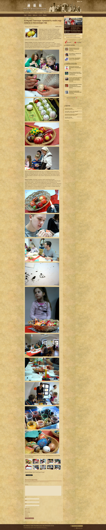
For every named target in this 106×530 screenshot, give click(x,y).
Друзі (44, 525)
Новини (29, 15)
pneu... (71, 115)
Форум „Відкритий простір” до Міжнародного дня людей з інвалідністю (75, 73)
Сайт (25, 503)
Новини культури (71, 64)
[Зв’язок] (68, 12)
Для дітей (69, 42)
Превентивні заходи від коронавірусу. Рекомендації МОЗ (75, 67)
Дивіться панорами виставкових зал (73, 34)
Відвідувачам (48, 525)
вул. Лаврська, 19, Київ (75, 30)
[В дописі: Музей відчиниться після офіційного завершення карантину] (73, 119)
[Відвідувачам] (63, 12)
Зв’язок (52, 525)
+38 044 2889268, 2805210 (76, 32)
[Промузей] (26, 12)
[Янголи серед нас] (73, 24)
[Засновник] (33, 12)
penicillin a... (69, 118)
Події (25, 15)
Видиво (44, 15)
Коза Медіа (78, 42)
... (70, 112)
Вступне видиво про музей (71, 35)
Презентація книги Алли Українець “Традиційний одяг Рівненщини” (75, 92)
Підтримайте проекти (38, 525)
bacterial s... (69, 109)
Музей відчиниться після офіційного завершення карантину (74, 49)
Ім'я (26, 497)
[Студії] (43, 12)
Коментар (26, 484)
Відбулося (35, 15)
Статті (40, 15)
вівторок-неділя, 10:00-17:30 (76, 25)
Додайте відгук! (58, 26)
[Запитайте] (52, 12)
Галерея (32, 525)
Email (26, 500)
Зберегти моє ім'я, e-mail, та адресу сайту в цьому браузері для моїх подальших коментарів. (27, 512)
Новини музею (70, 45)
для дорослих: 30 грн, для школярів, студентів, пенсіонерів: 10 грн (75, 28)
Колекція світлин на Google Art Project (73, 37)
